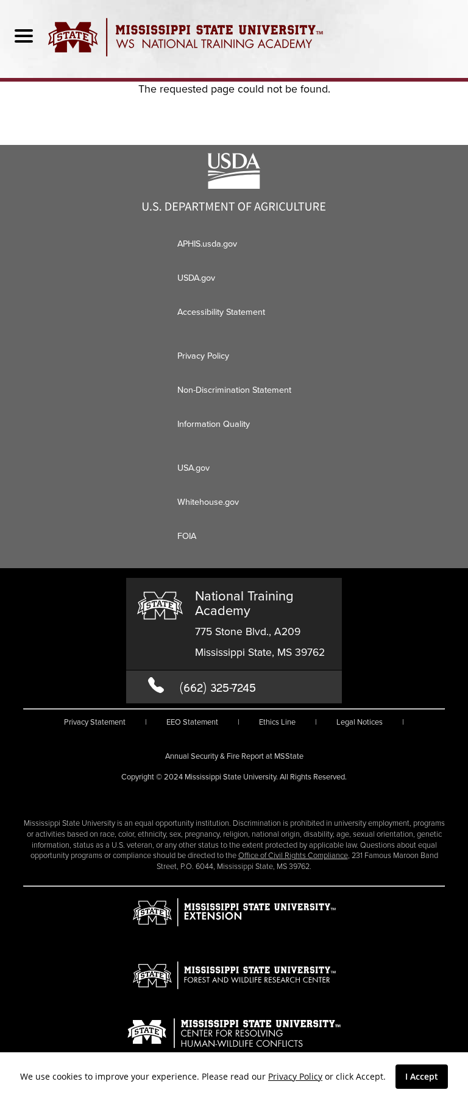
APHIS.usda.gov (207, 243)
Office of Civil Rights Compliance (293, 855)
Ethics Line (277, 722)
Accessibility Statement (221, 311)
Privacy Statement (95, 722)
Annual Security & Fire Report (234, 756)
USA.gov (193, 467)
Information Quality (213, 424)
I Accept (421, 1076)
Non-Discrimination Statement (234, 389)
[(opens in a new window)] (234, 207)
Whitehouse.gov (208, 501)
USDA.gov (196, 277)
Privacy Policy (295, 1076)
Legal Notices (359, 722)
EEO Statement (192, 722)
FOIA (186, 536)
